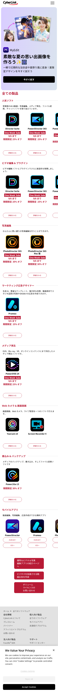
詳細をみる (12, 153)
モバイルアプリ (36, 621)
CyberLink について (11, 618)
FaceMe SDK (9, 642)
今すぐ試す (29, 79)
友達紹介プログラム (38, 625)
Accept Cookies (29, 687)
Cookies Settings (28, 671)
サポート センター (37, 642)
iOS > (12, 545)
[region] (29, 669)
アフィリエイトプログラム (14, 629)
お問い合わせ (9, 633)
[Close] (54, 650)
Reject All (29, 679)
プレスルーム (9, 621)
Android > (12, 540)
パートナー (8, 625)
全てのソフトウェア (38, 618)
